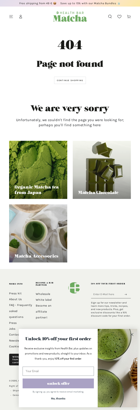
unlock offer (58, 383)
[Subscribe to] (126, 294)
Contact (14, 334)
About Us (15, 299)
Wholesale (43, 294)
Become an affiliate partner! (43, 311)
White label (44, 299)
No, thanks (58, 398)
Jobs (12, 328)
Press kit (15, 293)
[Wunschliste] (119, 17)
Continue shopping (70, 80)
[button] (110, 17)
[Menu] (11, 17)
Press (13, 323)
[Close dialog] (132, 334)
